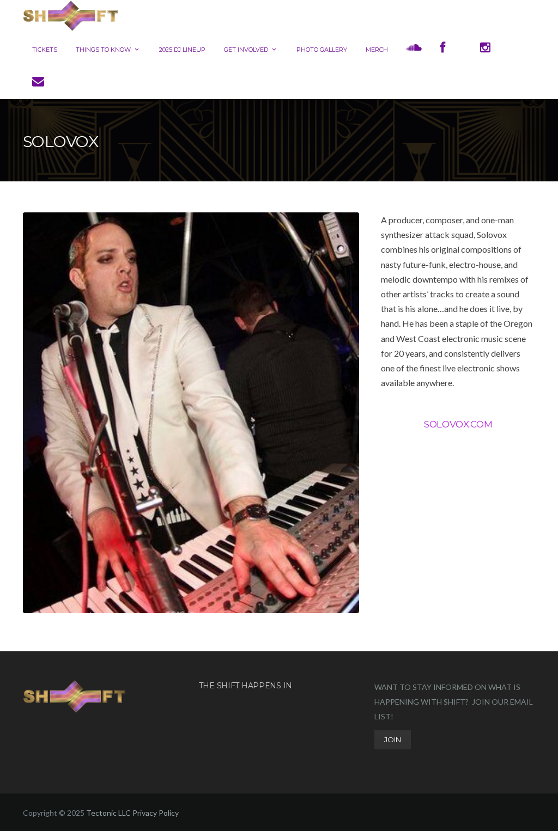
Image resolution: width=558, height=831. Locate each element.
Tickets (44, 49)
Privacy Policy (155, 812)
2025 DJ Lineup (182, 49)
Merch (377, 49)
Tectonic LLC (108, 812)
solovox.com (458, 424)
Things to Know (103, 49)
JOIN (392, 739)
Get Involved (246, 49)
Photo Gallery (321, 49)
